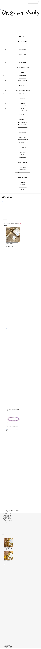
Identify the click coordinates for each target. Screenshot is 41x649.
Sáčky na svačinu (22, 65)
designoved (5, 219)
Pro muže (11, 530)
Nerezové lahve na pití (22, 122)
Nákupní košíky (22, 182)
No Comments (8, 199)
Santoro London (21, 75)
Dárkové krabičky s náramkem (22, 139)
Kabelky (22, 108)
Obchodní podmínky (7, 515)
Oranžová (4, 530)
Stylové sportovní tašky (22, 43)
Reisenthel (21, 93)
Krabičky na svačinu (22, 62)
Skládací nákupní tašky (22, 96)
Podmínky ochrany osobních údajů (7, 517)
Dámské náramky (22, 49)
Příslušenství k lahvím (22, 41)
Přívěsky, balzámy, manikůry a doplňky (22, 90)
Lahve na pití (22, 152)
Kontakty (5, 524)
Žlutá (3, 534)
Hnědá (8, 529)
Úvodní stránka (21, 29)
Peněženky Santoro (22, 78)
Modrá (10, 529)
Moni (21, 46)
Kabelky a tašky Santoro (22, 80)
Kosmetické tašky (22, 169)
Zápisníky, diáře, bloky (22, 164)
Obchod (21, 33)
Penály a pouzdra (22, 85)
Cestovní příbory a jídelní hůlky (23, 67)
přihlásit (19, 223)
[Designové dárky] (19, 12)
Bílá (2, 529)
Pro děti (7, 530)
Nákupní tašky (22, 98)
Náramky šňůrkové (22, 54)
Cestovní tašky (23, 103)
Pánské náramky (23, 52)
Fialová (5, 529)
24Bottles (21, 36)
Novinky (5, 526)
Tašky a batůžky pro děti (22, 110)
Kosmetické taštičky (22, 105)
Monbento (21, 59)
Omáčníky (22, 72)
